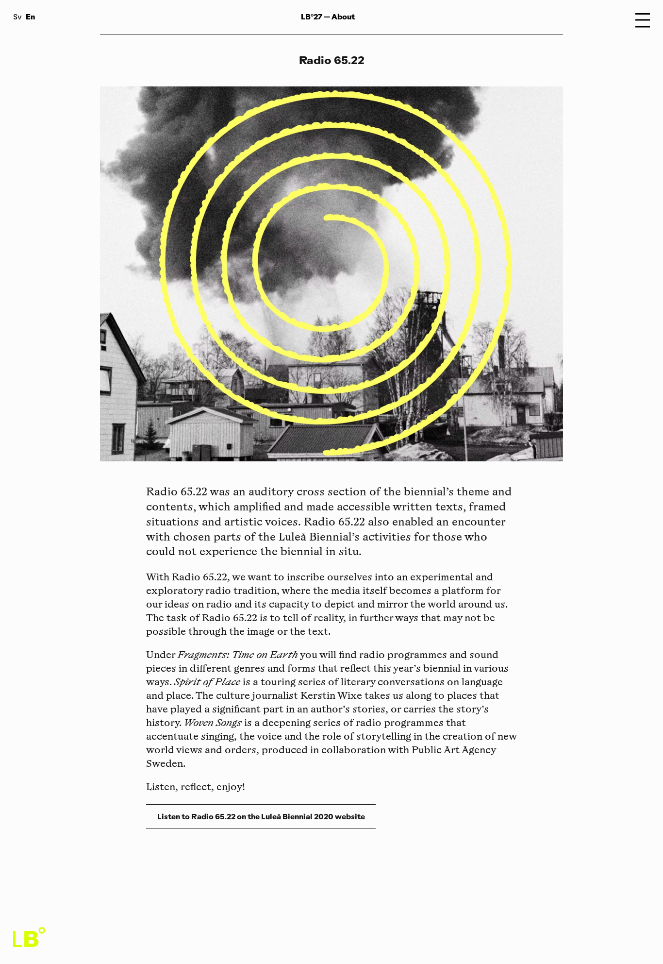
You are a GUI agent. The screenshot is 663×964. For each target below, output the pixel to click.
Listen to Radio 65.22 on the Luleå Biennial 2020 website (261, 816)
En (30, 16)
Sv (17, 17)
